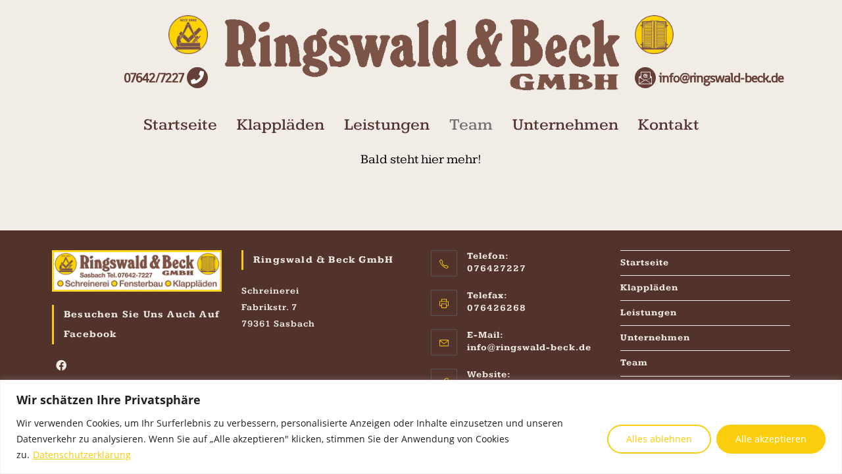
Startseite (180, 124)
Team (471, 124)
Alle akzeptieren (770, 439)
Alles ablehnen (659, 439)
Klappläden (280, 124)
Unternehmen (565, 124)
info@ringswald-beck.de (529, 347)
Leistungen (387, 124)
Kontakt (668, 124)
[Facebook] (61, 367)
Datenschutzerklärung (82, 454)
